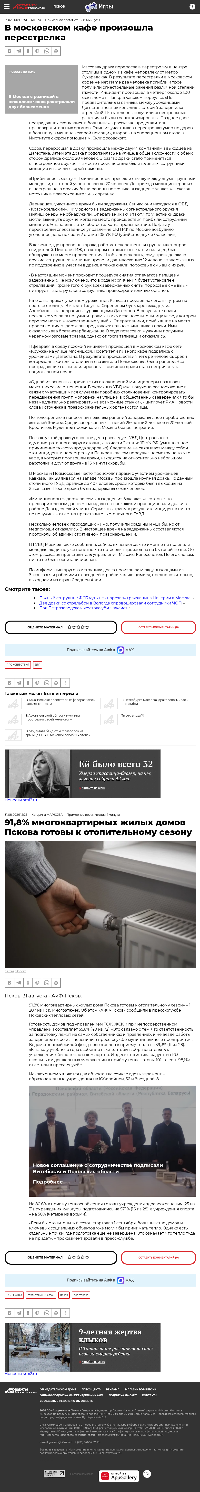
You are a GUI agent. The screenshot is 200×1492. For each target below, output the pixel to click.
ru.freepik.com (15, 971)
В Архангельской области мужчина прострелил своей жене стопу (53, 717)
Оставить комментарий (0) (159, 627)
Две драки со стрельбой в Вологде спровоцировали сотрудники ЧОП (110, 603)
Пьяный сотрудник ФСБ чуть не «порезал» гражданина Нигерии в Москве (115, 598)
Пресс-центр (91, 1389)
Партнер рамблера (81, 1473)
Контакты (149, 1395)
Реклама (113, 1389)
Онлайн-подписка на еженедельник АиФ (71, 1395)
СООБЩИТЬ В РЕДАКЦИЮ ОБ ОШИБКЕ (66, 1401)
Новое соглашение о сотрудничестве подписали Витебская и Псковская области (98, 1168)
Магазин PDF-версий (140, 1389)
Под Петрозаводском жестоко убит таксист (83, 608)
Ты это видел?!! (132, 715)
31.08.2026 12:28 (16, 814)
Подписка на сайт (123, 1395)
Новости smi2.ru (21, 800)
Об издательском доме (58, 1389)
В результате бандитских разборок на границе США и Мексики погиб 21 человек (58, 733)
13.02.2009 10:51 (16, 20)
